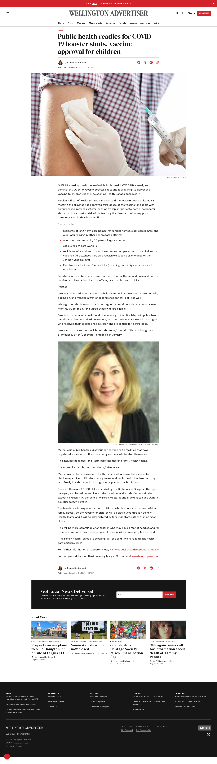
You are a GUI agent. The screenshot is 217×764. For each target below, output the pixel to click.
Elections (93, 641)
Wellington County (80, 641)
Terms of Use (126, 726)
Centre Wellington (40, 641)
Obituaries (180, 693)
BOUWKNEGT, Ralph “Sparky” (188, 701)
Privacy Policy (142, 726)
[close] (213, 3)
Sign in (191, 13)
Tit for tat (52, 706)
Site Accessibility (143, 730)
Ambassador (138, 709)
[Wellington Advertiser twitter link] (208, 735)
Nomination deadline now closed (21, 704)
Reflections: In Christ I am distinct (148, 696)
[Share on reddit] (151, 62)
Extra (156, 23)
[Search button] (177, 13)
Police (167, 641)
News (71, 23)
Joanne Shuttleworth (77, 62)
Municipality (95, 23)
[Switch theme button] (183, 13)
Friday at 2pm (54, 696)
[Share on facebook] (139, 62)
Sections (110, 23)
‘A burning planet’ (98, 701)
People (122, 23)
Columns (137, 693)
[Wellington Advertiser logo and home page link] (108, 13)
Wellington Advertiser (83, 653)
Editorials (53, 693)
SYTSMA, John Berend (185, 706)
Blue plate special (56, 701)
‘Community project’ (99, 706)
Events (133, 23)
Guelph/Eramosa (157, 641)
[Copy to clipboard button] (156, 62)
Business (52, 641)
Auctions (145, 23)
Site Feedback (127, 730)
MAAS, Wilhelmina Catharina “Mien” (191, 696)
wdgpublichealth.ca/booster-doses (137, 549)
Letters (94, 693)
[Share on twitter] (145, 62)
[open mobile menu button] (8, 13)
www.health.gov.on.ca (145, 556)
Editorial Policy (160, 726)
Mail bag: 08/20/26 (98, 696)
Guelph (114, 641)
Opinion (81, 23)
